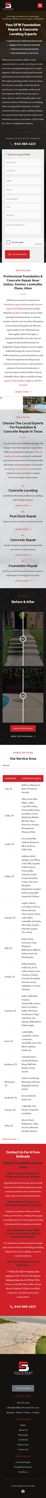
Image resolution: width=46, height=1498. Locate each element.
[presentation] (24, 242)
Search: (6, 765)
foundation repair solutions (17, 304)
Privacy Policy (30, 1486)
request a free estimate (14, 380)
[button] (40, 5)
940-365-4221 (17, 1271)
